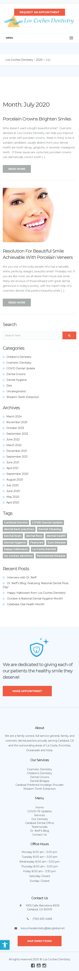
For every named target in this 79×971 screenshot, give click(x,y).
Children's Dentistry (18, 357)
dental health (56, 535)
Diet (9, 385)
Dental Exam (13, 535)
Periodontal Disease (51, 555)
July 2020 (12, 485)
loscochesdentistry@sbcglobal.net (43, 928)
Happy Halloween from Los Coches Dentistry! (36, 592)
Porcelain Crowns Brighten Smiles (37, 119)
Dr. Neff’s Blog (39, 830)
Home (39, 807)
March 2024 (14, 416)
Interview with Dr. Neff (21, 577)
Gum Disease (56, 542)
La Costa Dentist (44, 549)
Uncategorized (16, 391)
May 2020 (12, 496)
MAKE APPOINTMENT (27, 691)
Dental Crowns (15, 374)
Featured (36, 542)
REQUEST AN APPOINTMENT (40, 12)
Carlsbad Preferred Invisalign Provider (39, 785)
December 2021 (16, 451)
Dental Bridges (39, 781)
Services (39, 815)
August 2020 (14, 479)
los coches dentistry (18, 555)
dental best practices (19, 529)
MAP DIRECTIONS (39, 941)
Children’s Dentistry (39, 773)
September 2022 (17, 433)
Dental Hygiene (16, 380)
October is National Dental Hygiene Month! (35, 598)
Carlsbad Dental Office (39, 823)
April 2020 (12, 502)
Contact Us (39, 834)
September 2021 (17, 456)
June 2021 (12, 462)
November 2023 (16, 422)
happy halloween (16, 549)
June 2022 (13, 439)
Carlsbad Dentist (16, 522)
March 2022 (13, 445)
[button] (5, 945)
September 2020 (17, 474)
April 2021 (12, 468)
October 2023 (15, 428)
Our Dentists (39, 819)
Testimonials (39, 827)
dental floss (34, 535)
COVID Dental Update (20, 368)
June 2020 (13, 491)
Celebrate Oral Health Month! (25, 604)
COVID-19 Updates (39, 811)
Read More (16, 169)
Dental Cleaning (49, 529)
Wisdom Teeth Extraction (22, 397)
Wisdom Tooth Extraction (39, 788)
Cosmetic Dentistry (18, 362)
